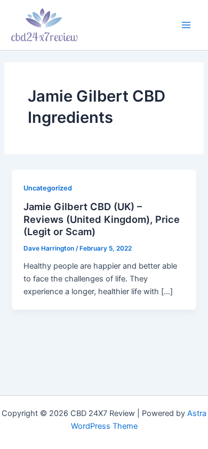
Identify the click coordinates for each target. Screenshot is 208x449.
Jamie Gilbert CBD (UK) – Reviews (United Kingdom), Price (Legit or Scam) (101, 219)
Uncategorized (47, 188)
